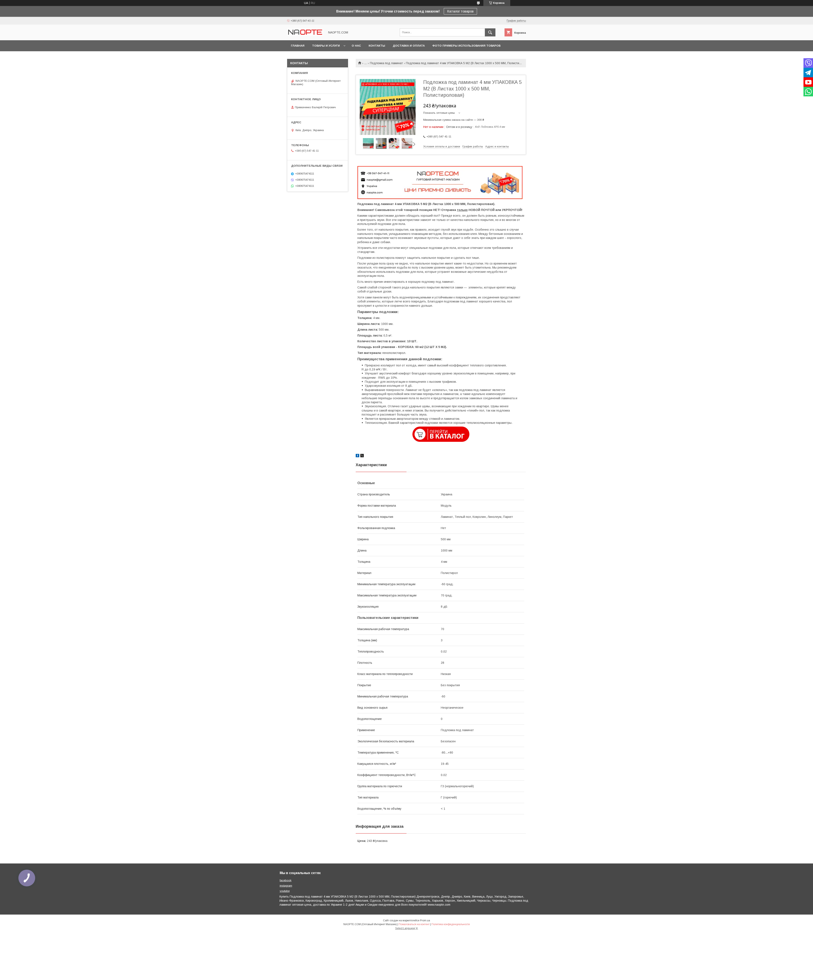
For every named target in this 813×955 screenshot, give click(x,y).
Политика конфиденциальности (450, 924)
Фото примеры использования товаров (466, 45)
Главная (297, 45)
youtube (285, 891)
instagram (286, 885)
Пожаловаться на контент (414, 924)
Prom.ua (425, 920)
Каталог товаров (460, 11)
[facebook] (357, 456)
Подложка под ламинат (386, 63)
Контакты (377, 45)
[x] (362, 456)
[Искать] (490, 32)
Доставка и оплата (409, 45)
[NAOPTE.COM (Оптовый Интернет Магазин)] (305, 34)
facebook (286, 880)
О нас (356, 45)
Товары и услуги (326, 45)
